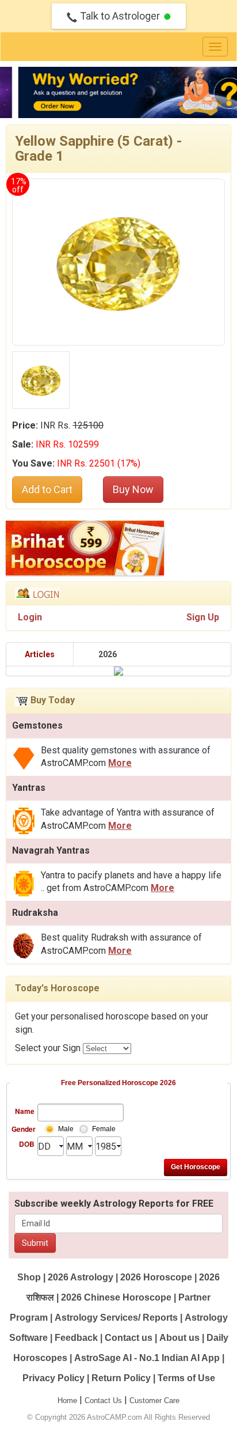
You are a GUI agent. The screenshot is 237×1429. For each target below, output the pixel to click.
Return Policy (121, 1378)
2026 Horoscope (156, 1277)
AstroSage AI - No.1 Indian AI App (147, 1358)
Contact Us (103, 1400)
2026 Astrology (80, 1277)
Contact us (128, 1338)
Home (67, 1400)
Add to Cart (47, 489)
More (120, 762)
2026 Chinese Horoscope (116, 1297)
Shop (29, 1277)
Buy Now (133, 489)
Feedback (76, 1338)
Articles (40, 654)
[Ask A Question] (118, 93)
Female (104, 1129)
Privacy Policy (53, 1378)
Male (66, 1129)
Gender (23, 1129)
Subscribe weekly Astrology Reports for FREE (113, 1203)
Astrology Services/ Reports (116, 1317)
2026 (107, 654)
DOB (27, 1144)
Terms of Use (186, 1378)
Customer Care (154, 1400)
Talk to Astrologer (120, 16)
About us (179, 1338)
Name (25, 1111)
